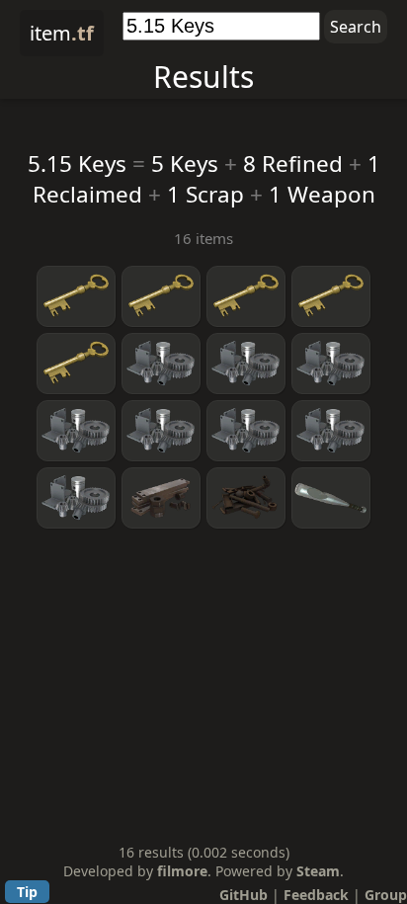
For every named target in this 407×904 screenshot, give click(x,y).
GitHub (243, 894)
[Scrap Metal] (245, 498)
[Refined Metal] (161, 363)
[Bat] (330, 498)
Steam (318, 871)
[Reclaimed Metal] (161, 498)
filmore (182, 871)
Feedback (316, 894)
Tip (27, 891)
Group (386, 894)
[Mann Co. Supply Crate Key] (76, 296)
